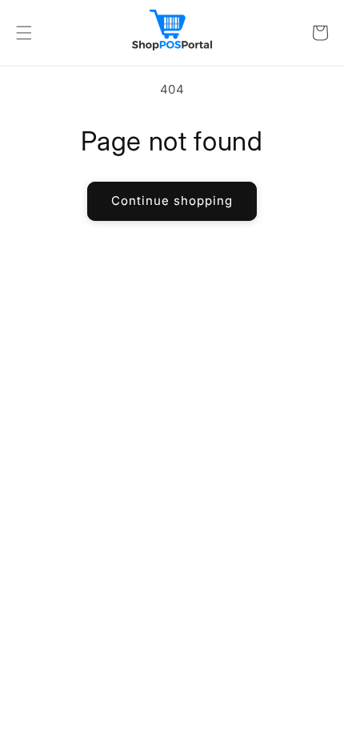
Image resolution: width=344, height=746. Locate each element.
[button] (24, 32)
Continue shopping (172, 200)
